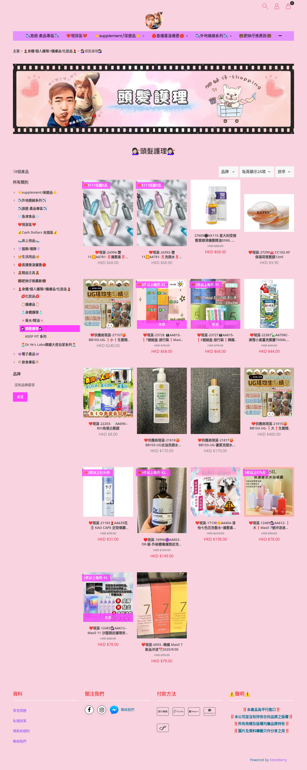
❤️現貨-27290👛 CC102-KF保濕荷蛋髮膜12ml (269, 254)
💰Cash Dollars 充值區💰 (37, 232)
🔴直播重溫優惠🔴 (168, 36)
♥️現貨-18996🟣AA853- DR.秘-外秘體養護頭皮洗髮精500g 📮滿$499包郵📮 (162, 542)
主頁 (16, 51)
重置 (20, 396)
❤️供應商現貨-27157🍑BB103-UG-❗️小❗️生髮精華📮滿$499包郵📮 (108, 337)
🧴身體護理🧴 (32, 312)
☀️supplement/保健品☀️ (117, 36)
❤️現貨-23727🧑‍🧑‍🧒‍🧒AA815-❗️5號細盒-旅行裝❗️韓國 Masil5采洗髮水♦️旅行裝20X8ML (215, 337)
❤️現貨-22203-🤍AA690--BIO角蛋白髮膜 (108, 426)
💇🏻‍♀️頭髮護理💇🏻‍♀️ (32, 328)
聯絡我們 (19, 741)
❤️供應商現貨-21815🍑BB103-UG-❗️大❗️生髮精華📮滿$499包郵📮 (269, 426)
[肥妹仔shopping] (153, 21)
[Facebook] (89, 710)
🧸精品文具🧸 (28, 272)
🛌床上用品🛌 (28, 240)
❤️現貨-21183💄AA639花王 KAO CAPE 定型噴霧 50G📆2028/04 (108, 525)
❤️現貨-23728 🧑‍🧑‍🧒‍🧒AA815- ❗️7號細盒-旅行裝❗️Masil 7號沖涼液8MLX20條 (162, 337)
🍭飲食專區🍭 (28, 362)
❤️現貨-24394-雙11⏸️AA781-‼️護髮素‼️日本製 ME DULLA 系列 (108, 255)
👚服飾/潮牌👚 (29, 248)
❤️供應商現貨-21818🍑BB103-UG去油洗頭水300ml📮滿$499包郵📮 (162, 442)
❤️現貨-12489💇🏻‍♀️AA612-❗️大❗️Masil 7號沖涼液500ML (269, 525)
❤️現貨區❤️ (76, 36)
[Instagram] (101, 710)
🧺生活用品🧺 (28, 256)
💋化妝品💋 (30, 296)
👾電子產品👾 (28, 354)
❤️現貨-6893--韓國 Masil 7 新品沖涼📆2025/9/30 (162, 647)
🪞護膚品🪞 (30, 304)
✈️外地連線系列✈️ (211, 36)
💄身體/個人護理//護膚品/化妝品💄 (50, 51)
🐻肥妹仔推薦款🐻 (255, 36)
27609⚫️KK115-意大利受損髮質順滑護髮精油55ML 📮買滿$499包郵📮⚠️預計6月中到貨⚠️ (215, 238)
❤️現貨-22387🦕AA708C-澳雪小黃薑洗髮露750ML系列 (269, 337)
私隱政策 (19, 720)
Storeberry (278, 760)
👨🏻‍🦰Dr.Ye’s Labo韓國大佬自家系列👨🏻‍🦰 (48, 344)
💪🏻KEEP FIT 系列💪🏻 (36, 336)
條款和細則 (21, 731)
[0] (288, 6)
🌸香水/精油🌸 (32, 320)
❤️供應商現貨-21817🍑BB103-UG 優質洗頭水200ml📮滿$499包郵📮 (215, 442)
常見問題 (19, 710)
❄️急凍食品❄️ (28, 216)
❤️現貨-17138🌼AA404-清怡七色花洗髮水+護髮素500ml (215, 525)
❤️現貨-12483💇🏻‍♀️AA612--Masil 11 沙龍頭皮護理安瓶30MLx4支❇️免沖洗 (108, 630)
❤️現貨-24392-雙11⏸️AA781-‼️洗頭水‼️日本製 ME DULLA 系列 (162, 255)
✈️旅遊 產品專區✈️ (42, 36)
